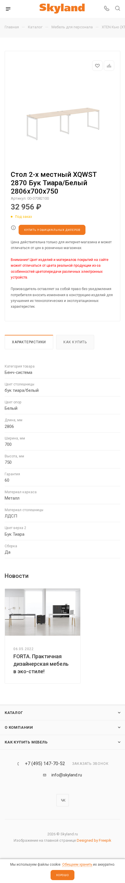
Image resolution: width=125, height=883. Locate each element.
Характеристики (29, 342)
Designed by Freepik (94, 840)
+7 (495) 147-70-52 (45, 763)
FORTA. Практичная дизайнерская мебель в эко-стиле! (41, 663)
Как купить (75, 342)
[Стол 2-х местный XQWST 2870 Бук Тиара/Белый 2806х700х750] (62, 121)
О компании (19, 727)
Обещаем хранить (77, 864)
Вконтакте (62, 800)
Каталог (14, 713)
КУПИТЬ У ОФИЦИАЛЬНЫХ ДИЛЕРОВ (52, 229)
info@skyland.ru (66, 775)
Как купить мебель (26, 742)
